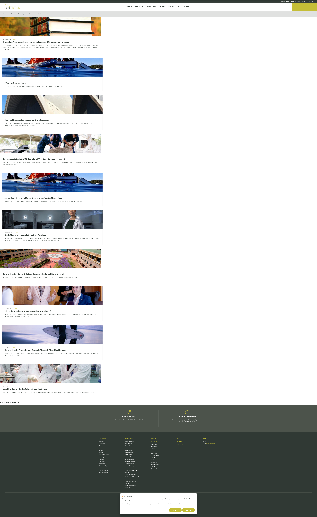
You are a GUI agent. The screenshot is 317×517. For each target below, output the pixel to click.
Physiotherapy (102, 461)
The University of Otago (130, 474)
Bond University (128, 443)
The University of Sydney (130, 479)
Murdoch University (129, 465)
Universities (129, 438)
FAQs (299, 1)
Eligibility (153, 448)
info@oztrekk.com (210, 441)
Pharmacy (101, 459)
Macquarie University (130, 461)
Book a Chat (154, 453)
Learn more (131, 423)
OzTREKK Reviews (155, 455)
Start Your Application (304, 7)
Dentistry (101, 445)
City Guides (127, 487)
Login (309, 1)
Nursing (101, 452)
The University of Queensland (132, 476)
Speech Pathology (103, 465)
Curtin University (129, 448)
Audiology (101, 441)
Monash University (129, 463)
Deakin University (129, 450)
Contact (304, 1)
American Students (155, 468)
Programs (102, 438)
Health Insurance (155, 460)
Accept (175, 510)
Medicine (101, 450)
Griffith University (129, 454)
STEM (100, 468)
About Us (293, 1)
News (12, 14)
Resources (154, 441)
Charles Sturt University (130, 445)
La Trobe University (129, 459)
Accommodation (155, 464)
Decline (188, 510)
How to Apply (154, 444)
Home (5, 14)
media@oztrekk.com (210, 443)
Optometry (101, 457)
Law (100, 448)
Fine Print (153, 466)
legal (141, 500)
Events (179, 441)
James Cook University (130, 457)
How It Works (154, 446)
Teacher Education (103, 470)
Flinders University (129, 452)
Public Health (102, 463)
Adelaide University (129, 441)
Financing (153, 457)
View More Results (9, 402)
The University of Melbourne (131, 468)
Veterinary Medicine (103, 472)
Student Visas (154, 462)
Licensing (154, 438)
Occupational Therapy (104, 454)
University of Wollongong (130, 485)
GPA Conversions (155, 451)
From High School (285, 1)
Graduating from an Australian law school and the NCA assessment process (39, 14)
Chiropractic (102, 443)
